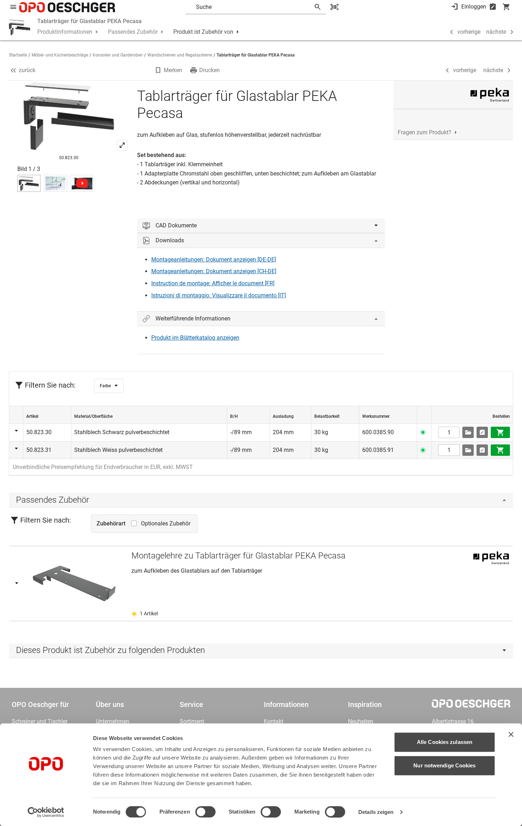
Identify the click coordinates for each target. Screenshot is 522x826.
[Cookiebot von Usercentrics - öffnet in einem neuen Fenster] (46, 812)
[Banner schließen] (511, 734)
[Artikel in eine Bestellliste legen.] (482, 432)
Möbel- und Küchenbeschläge (60, 55)
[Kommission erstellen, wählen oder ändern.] (468, 432)
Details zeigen (375, 812)
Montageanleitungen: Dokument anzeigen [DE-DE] (213, 259)
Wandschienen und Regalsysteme (179, 55)
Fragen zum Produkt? (424, 132)
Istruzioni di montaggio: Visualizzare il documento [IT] (218, 295)
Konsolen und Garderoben (118, 55)
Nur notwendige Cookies (444, 765)
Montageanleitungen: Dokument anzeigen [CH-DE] (213, 271)
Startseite (18, 55)
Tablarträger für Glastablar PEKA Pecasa (89, 21)
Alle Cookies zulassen (444, 742)
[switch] (205, 811)
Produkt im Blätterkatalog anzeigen (195, 337)
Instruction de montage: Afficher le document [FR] (212, 283)
